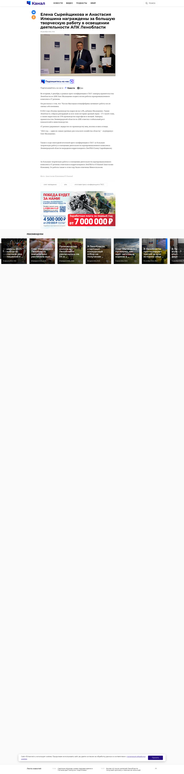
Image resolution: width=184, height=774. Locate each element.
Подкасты (81, 3)
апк (65, 184)
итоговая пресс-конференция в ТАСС (89, 184)
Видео (69, 3)
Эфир (93, 3)
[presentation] (3, 251)
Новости (58, 3)
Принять (155, 758)
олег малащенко (50, 184)
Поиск (152, 3)
